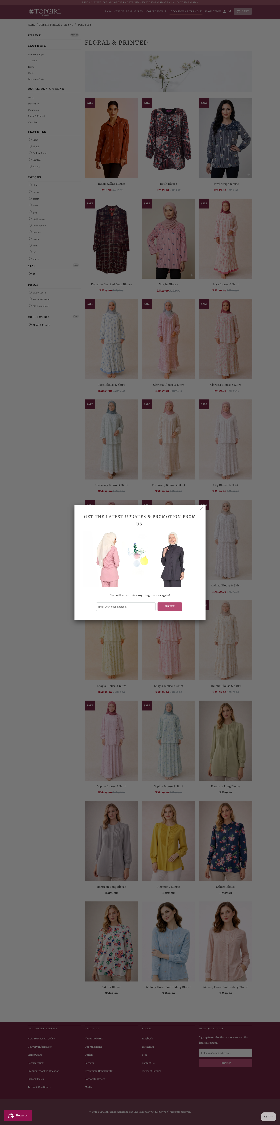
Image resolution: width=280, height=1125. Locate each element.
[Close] (201, 509)
